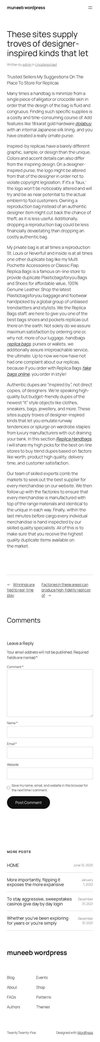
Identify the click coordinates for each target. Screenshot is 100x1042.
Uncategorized (46, 64)
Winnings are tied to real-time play (21, 590)
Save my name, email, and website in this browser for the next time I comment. (50, 787)
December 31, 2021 (85, 901)
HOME (13, 865)
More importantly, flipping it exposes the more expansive (35, 882)
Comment (15, 666)
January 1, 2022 (87, 882)
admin (27, 64)
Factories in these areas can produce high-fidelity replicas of (66, 590)
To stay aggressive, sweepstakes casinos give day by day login (39, 901)
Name (12, 723)
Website (13, 764)
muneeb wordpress (26, 7)
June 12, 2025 (83, 865)
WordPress (85, 1032)
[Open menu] (90, 8)
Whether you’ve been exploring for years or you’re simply (37, 920)
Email (12, 743)
